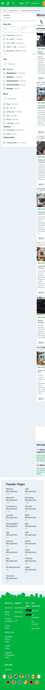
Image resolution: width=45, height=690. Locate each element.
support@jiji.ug (20, 608)
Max (23, 28)
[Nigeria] (4, 676)
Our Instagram (35, 616)
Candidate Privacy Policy (8, 639)
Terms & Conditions (9, 620)
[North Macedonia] (37, 682)
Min (5, 28)
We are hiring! (7, 613)
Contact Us (18, 616)
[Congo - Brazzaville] (25, 682)
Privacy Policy (7, 627)
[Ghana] (22, 676)
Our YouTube (34, 623)
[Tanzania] (16, 676)
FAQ (16, 621)
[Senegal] (33, 676)
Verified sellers (16, 143)
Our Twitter (35, 628)
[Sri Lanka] (14, 682)
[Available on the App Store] (28, 610)
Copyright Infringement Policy (9, 655)
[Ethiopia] (27, 676)
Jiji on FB (34, 611)
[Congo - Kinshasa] (20, 682)
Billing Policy (9, 632)
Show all (9, 69)
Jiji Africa (8, 669)
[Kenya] (10, 676)
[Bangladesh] (8, 682)
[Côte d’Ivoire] (39, 676)
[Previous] (35, 431)
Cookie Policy (7, 647)
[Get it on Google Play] (28, 615)
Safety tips (18, 612)
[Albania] (31, 682)
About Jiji (8, 608)
